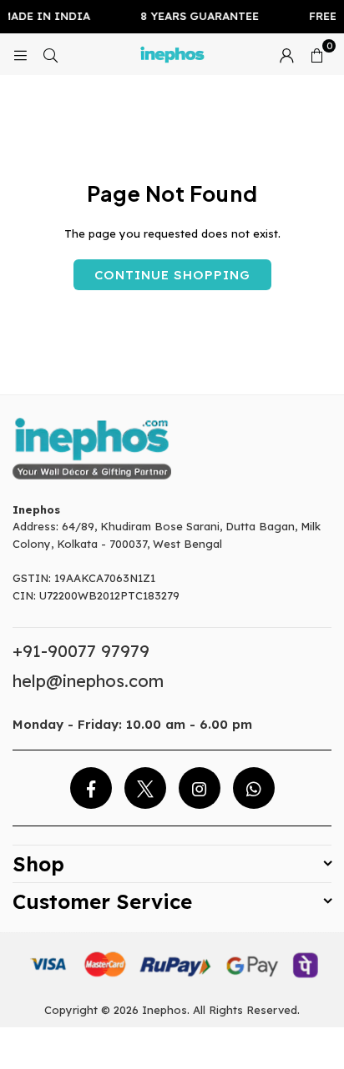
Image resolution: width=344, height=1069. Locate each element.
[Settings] (286, 54)
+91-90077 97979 (81, 650)
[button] (316, 54)
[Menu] (20, 54)
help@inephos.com (88, 680)
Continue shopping (172, 275)
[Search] (50, 54)
